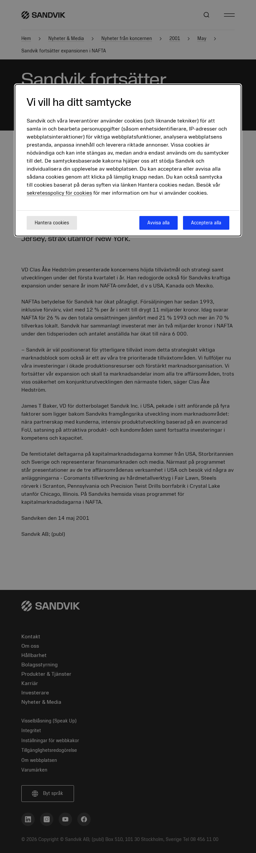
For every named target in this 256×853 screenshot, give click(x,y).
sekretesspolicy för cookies (59, 193)
